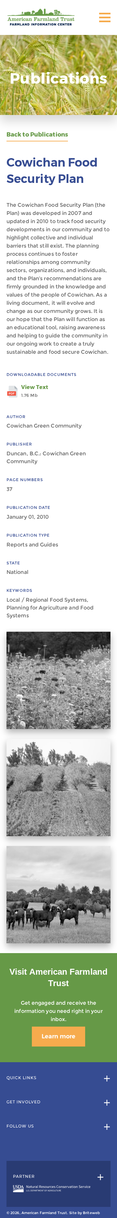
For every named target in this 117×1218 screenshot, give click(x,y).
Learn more (58, 1036)
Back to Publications (37, 134)
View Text (34, 391)
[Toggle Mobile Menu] (104, 17)
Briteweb (91, 1212)
